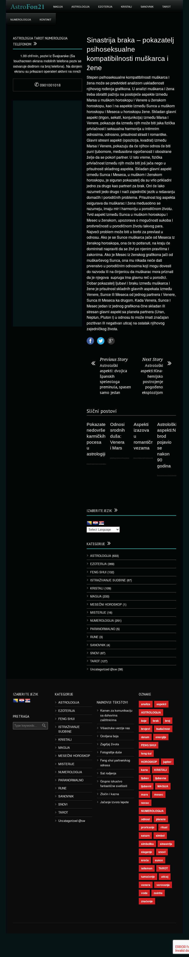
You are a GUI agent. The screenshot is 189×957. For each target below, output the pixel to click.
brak (156, 721)
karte (144, 770)
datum (145, 737)
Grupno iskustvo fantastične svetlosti (113, 783)
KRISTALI (126, 6)
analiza (145, 704)
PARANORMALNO (102, 629)
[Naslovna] (27, 6)
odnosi (145, 819)
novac (145, 803)
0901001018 (47, 85)
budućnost (163, 729)
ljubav (145, 778)
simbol (160, 835)
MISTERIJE (98, 612)
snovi (161, 852)
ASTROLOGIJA (80, 6)
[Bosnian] (89, 523)
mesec (158, 794)
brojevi (145, 729)
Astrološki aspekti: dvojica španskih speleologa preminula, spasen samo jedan (115, 379)
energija (161, 737)
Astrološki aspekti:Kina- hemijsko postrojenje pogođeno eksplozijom (152, 379)
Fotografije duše (111, 752)
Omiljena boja (109, 736)
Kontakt (45, 19)
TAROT (166, 6)
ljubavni (146, 786)
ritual (164, 827)
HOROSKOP (149, 762)
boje (144, 721)
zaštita (158, 893)
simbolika (147, 844)
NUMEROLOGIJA (20, 19)
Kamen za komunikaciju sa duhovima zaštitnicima (116, 715)
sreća (145, 860)
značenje (147, 901)
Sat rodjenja (108, 773)
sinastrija (166, 844)
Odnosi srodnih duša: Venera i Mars (117, 436)
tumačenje (148, 876)
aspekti (161, 704)
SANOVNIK (147, 6)
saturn (145, 835)
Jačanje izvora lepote (114, 802)
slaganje (146, 852)
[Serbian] (101, 523)
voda (144, 893)
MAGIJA (58, 6)
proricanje (147, 827)
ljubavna (160, 778)
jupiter (167, 762)
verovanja (163, 885)
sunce (159, 860)
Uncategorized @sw (103, 669)
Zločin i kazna (109, 794)
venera (145, 885)
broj (167, 721)
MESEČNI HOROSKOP (106, 604)
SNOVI (94, 653)
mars (144, 794)
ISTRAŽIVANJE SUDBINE (108, 580)
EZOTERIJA (105, 6)
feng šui (146, 753)
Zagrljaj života (109, 744)
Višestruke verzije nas (115, 728)
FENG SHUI (98, 572)
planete (161, 819)
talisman (146, 868)
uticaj (164, 876)
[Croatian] (95, 523)
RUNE (94, 637)
